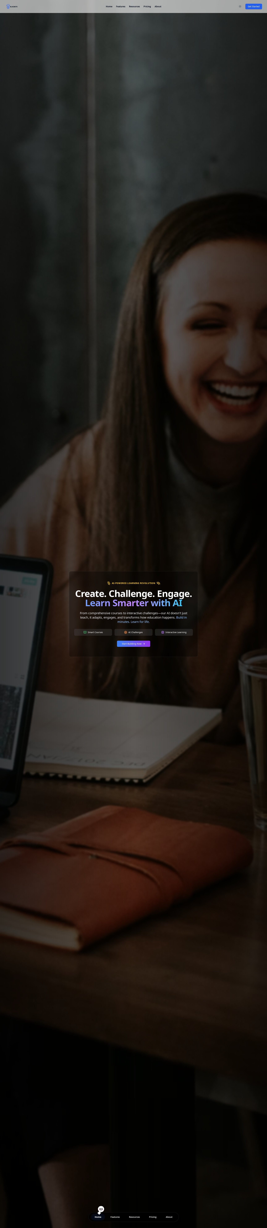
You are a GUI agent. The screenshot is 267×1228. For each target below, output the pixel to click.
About (158, 6)
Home (109, 6)
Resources (134, 6)
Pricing (147, 6)
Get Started (254, 6)
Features (120, 6)
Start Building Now (132, 643)
